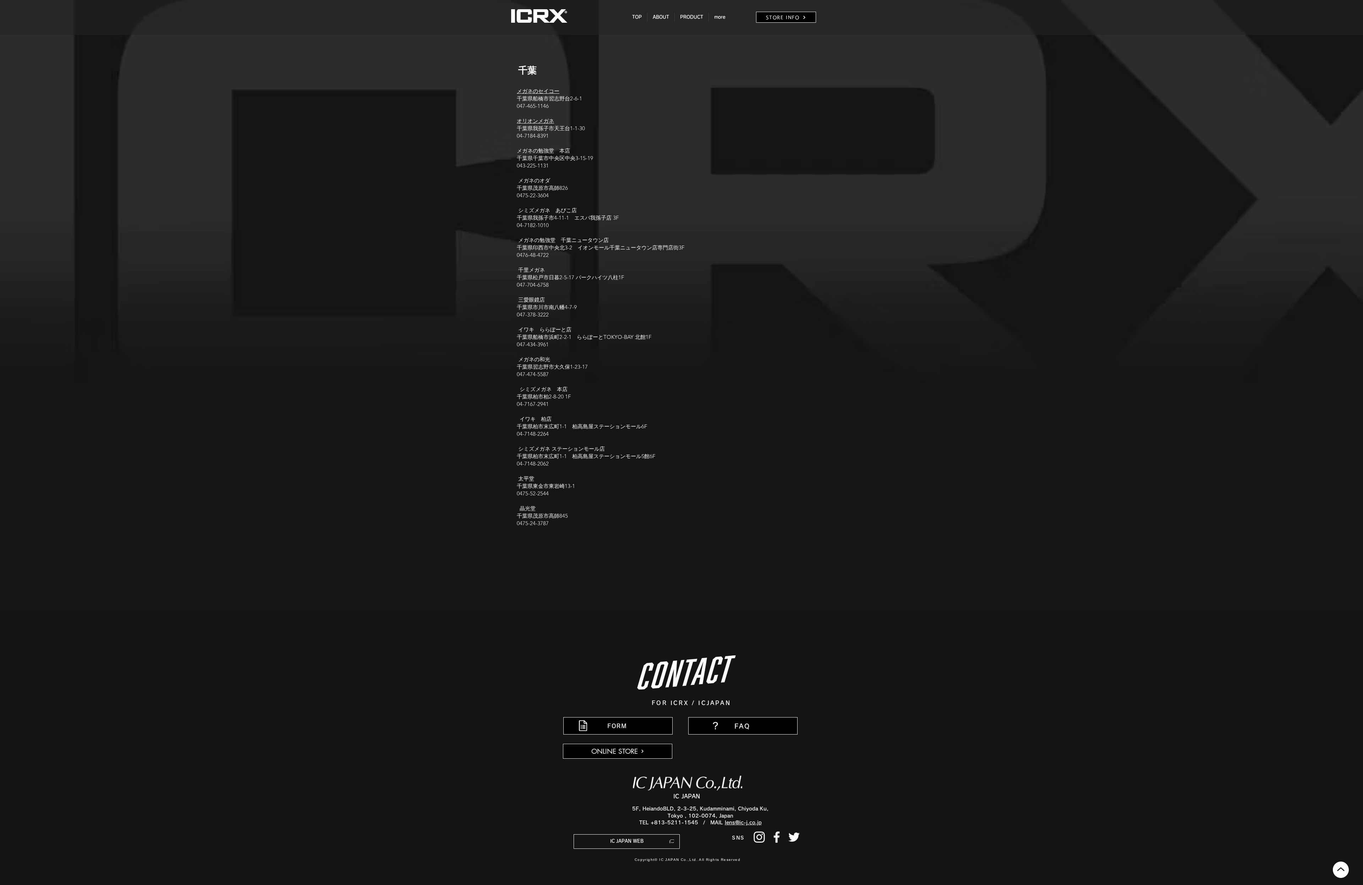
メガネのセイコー (538, 91)
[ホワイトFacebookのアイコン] (776, 837)
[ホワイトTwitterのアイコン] (794, 837)
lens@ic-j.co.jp (743, 822)
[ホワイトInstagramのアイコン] (759, 837)
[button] (660, 17)
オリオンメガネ (535, 120)
